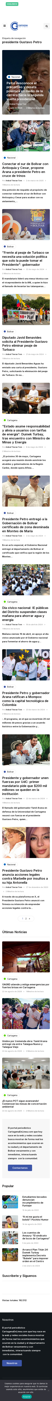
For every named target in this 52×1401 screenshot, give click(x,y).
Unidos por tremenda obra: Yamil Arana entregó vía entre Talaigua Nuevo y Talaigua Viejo (24, 1044)
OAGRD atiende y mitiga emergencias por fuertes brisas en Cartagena (25, 986)
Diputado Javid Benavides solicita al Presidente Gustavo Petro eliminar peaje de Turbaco (25, 343)
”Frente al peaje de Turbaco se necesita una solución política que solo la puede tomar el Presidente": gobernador (25, 258)
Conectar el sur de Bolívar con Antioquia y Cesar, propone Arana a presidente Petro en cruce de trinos (25, 170)
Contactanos (20, 1167)
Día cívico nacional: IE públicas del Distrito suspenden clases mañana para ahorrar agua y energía (25, 614)
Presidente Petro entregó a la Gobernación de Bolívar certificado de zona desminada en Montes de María (25, 525)
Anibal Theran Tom (18, 104)
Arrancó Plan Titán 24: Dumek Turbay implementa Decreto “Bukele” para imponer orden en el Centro (35, 1255)
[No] (48, 1390)
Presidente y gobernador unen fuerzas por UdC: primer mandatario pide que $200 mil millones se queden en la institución (25, 786)
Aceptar (26, 1396)
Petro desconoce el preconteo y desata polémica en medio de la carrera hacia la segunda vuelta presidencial (24, 91)
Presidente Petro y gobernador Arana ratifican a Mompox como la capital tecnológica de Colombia (26, 699)
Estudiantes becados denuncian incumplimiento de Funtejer (34, 1201)
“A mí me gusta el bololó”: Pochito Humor (35, 1218)
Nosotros (12, 1363)
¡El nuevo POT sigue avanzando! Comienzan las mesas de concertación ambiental (24, 1103)
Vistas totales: (10, 1300)
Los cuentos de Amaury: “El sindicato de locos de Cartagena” (36, 1235)
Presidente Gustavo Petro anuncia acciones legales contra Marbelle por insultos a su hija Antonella (25, 876)
